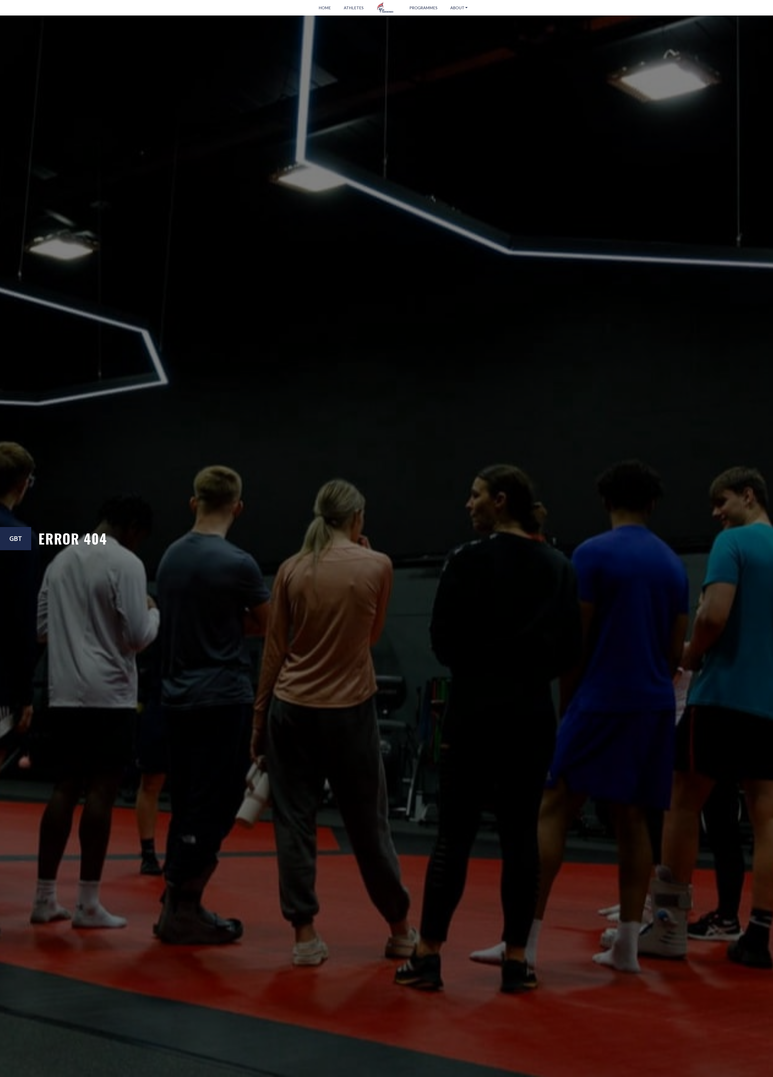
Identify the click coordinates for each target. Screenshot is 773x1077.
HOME (325, 7)
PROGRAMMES (423, 7)
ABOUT (457, 7)
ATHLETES (354, 7)
